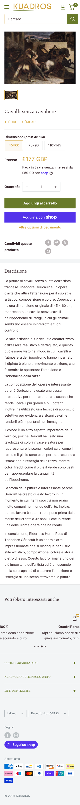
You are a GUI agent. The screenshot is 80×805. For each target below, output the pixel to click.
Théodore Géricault (21, 122)
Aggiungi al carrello (40, 203)
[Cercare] (72, 19)
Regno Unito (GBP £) (45, 713)
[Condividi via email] (48, 251)
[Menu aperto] (6, 7)
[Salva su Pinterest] (57, 242)
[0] (72, 7)
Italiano (11, 713)
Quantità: (12, 187)
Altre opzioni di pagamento (40, 227)
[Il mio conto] (63, 7)
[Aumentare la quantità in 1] (55, 186)
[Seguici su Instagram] (16, 735)
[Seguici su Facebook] (7, 735)
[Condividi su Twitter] (65, 242)
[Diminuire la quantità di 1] (27, 186)
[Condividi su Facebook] (48, 242)
